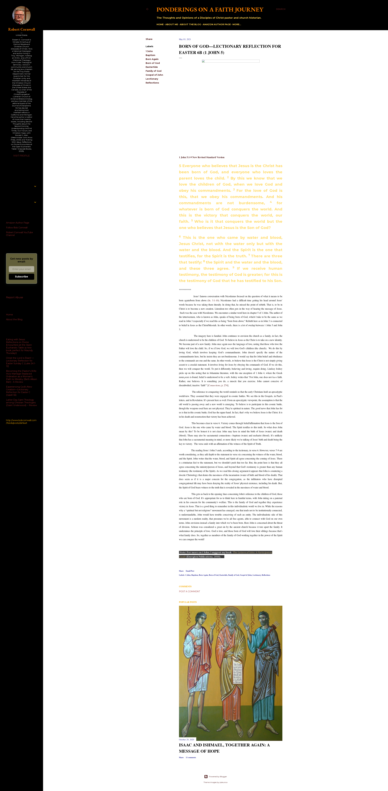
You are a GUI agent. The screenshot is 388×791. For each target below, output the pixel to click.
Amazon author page (217, 24)
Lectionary (152, 78)
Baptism (150, 55)
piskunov (224, 782)
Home (160, 24)
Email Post (190, 571)
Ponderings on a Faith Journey (210, 9)
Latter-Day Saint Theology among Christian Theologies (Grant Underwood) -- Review (21, 402)
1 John (149, 51)
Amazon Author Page (17, 222)
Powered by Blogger (218, 776)
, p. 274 (217, 385)
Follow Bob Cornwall (16, 227)
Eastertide (152, 67)
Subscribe (21, 276)
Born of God (153, 63)
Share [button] (149, 39)
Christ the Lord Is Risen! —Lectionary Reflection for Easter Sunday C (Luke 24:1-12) (20, 362)
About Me (171, 24)
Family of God (153, 71)
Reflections (152, 82)
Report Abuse (14, 297)
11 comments (191, 757)
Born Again (152, 59)
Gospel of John (154, 75)
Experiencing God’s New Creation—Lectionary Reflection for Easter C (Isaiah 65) (19, 390)
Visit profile (21, 155)
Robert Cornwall (21, 29)
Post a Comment (189, 591)
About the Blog (190, 24)
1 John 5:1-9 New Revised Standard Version (201, 157)
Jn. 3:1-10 (213, 300)
